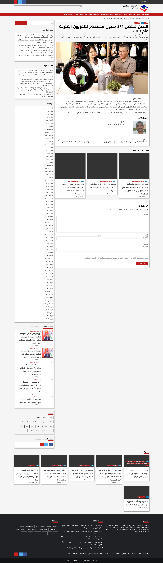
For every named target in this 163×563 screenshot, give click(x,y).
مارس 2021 (49, 286)
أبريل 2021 (49, 283)
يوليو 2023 (49, 201)
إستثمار (125, 14)
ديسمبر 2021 (49, 259)
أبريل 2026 (49, 120)
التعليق (145, 214)
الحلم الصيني (132, 14)
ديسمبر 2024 (49, 168)
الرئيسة (147, 14)
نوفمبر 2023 (49, 195)
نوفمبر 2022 (49, 225)
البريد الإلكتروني (144, 236)
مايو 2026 (50, 117)
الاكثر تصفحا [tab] (38, 326)
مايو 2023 (50, 207)
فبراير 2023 (49, 216)
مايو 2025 (50, 153)
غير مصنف (44, 431)
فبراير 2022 (49, 253)
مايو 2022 (50, 243)
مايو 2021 (50, 280)
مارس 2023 (49, 213)
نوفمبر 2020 (49, 295)
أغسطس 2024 (48, 180)
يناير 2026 (50, 129)
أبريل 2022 (49, 247)
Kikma (51, 70)
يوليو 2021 (49, 274)
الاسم (99, 235)
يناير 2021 (50, 289)
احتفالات (38, 417)
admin (139, 479)
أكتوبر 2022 (49, 229)
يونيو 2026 (49, 114)
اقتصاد (134, 553)
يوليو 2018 (49, 319)
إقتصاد (138, 14)
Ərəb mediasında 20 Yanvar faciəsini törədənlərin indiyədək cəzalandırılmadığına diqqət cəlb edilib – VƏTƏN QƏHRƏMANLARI (37, 81)
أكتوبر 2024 (49, 174)
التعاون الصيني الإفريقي (107, 14)
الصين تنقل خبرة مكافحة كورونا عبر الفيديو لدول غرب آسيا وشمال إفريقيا (138, 473)
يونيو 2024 (49, 186)
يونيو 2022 (49, 241)
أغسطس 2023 (48, 198)
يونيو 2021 (49, 277)
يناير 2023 (50, 219)
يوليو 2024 (49, 183)
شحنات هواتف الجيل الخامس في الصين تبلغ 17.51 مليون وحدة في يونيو (125, 141)
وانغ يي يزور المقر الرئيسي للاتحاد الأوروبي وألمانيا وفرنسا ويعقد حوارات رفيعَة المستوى (35, 71)
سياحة (70, 14)
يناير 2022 (50, 256)
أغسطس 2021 (48, 271)
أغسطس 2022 (48, 235)
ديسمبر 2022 (49, 222)
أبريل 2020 (49, 316)
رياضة (65, 14)
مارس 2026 (49, 123)
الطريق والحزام (118, 14)
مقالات (81, 14)
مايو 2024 (50, 189)
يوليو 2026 (49, 111)
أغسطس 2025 (48, 144)
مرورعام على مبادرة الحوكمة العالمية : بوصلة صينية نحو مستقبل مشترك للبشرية (102, 187)
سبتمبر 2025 (49, 141)
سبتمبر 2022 (49, 231)
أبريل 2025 (49, 156)
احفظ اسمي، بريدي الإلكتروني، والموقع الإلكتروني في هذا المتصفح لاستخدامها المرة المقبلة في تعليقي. (116, 258)
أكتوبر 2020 (49, 298)
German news (48, 74)
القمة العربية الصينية (94, 14)
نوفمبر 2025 (49, 135)
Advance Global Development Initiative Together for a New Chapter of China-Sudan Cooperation (73, 189)
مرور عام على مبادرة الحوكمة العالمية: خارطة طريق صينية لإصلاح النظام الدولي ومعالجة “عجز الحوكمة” (135, 189)
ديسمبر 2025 (49, 132)
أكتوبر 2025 (49, 138)
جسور (85, 14)
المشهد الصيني (130, 6)
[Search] (15, 14)
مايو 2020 (50, 313)
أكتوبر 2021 (49, 265)
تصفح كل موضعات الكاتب (115, 124)
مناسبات (31, 431)
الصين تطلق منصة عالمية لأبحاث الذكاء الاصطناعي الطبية (74, 141)
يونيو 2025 (49, 150)
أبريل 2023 (49, 210)
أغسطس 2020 (48, 304)
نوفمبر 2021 (49, 262)
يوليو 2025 (49, 147)
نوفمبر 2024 (49, 171)
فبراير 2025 (49, 162)
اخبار (142, 14)
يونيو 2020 (49, 310)
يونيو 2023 (49, 204)
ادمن (136, 34)
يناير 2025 (50, 165)
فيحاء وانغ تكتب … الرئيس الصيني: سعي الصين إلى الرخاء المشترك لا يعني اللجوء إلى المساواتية (35, 89)
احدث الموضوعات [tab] (48, 326)
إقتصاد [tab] (32, 326)
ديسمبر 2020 (49, 292)
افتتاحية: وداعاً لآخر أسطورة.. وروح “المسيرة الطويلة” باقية (36, 56)
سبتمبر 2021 (49, 268)
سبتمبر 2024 (49, 177)
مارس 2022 (49, 250)
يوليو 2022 (49, 237)
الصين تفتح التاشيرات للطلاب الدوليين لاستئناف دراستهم (36, 95)
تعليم (38, 426)
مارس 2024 (49, 192)
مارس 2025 (49, 159)
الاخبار (139, 553)
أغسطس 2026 (48, 108)
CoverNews (70, 560)
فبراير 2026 (49, 126)
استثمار (118, 553)
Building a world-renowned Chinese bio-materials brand (36, 75)
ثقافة (77, 14)
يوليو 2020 (49, 307)
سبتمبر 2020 (49, 301)
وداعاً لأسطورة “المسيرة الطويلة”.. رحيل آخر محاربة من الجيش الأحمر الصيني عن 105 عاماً (35, 51)
